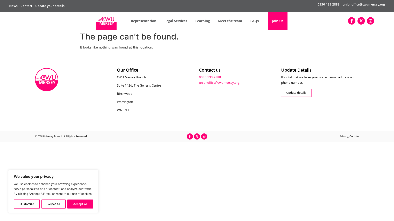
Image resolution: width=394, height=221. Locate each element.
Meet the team (230, 21)
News (13, 6)
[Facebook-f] (351, 21)
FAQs (254, 21)
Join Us (277, 21)
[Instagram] (370, 21)
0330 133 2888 (329, 4)
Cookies (354, 136)
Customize (27, 204)
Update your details (49, 6)
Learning (202, 21)
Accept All (80, 204)
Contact (26, 6)
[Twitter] (361, 21)
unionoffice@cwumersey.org (364, 4)
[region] (53, 191)
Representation (143, 21)
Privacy (343, 136)
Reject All (53, 204)
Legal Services (176, 21)
